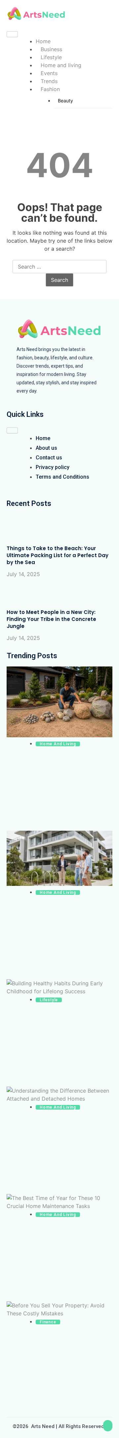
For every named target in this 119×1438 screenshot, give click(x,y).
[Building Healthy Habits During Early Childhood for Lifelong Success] (59, 987)
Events (49, 73)
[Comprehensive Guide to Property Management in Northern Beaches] (59, 859)
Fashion (50, 89)
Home (43, 41)
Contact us (49, 457)
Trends (49, 81)
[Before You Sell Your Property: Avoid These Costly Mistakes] (59, 1309)
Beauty (65, 100)
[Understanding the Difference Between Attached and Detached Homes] (59, 1095)
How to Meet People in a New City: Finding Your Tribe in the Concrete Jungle (51, 619)
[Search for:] (59, 267)
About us (46, 448)
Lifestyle (51, 57)
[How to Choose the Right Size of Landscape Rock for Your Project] (59, 702)
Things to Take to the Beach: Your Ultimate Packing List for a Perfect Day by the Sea (57, 555)
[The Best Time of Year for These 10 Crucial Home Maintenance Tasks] (59, 1202)
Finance (48, 1322)
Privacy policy (52, 467)
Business (51, 49)
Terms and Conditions (62, 477)
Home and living (61, 65)
